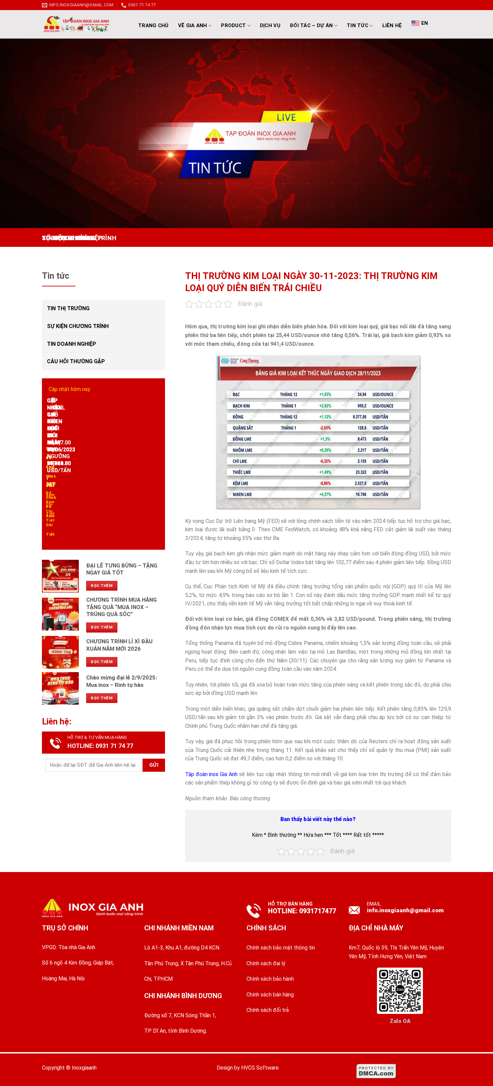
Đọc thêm (101, 585)
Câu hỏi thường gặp (76, 361)
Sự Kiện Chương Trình (78, 326)
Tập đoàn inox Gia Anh (211, 774)
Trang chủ (153, 25)
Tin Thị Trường (68, 308)
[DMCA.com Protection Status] (376, 1071)
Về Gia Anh (192, 25)
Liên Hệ (392, 25)
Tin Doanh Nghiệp (71, 344)
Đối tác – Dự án (311, 25)
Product (233, 25)
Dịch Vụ (270, 25)
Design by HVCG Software (248, 1068)
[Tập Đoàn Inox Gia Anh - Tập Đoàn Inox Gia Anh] (84, 24)
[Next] (66, 234)
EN (424, 23)
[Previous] (48, 234)
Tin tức (357, 25)
